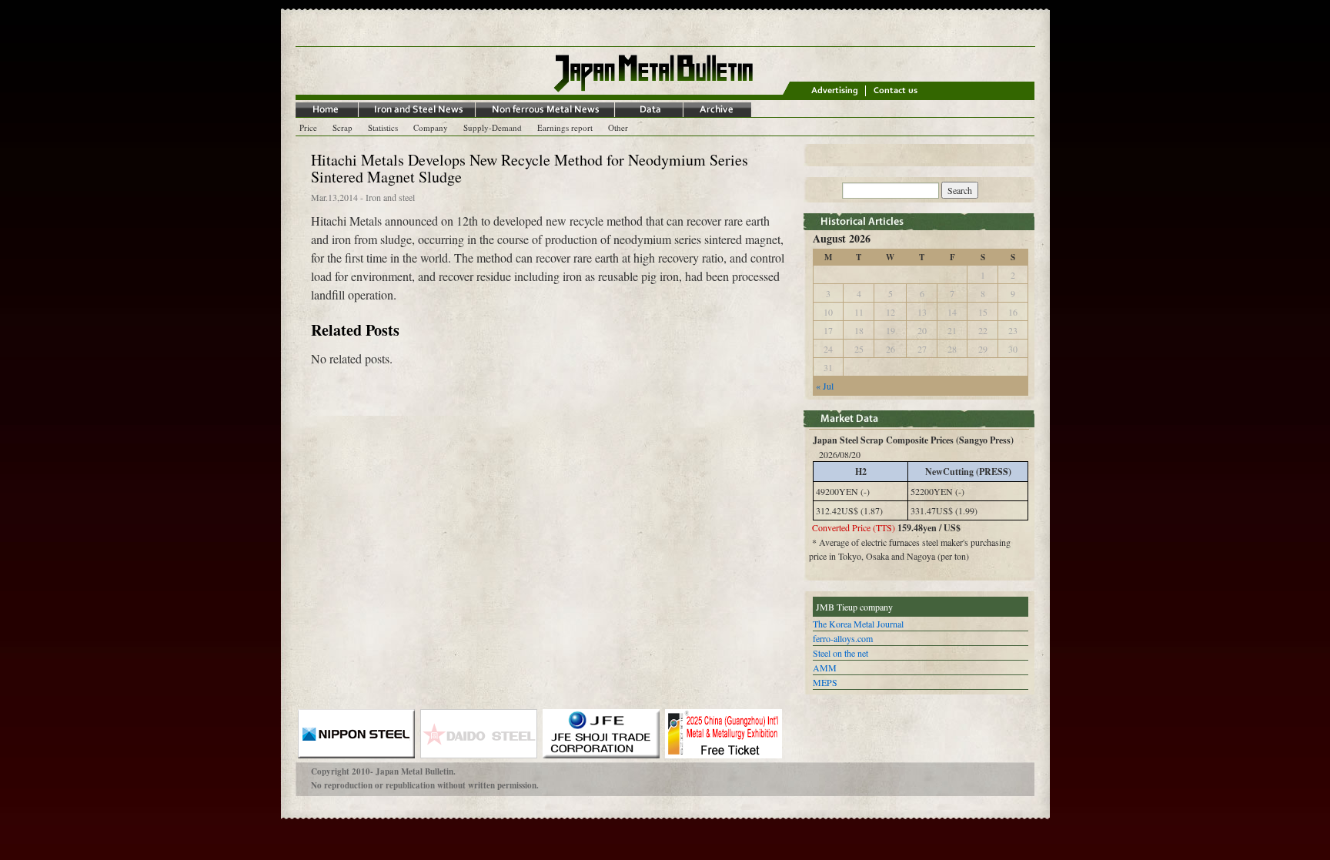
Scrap (342, 127)
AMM (825, 667)
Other (618, 127)
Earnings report (565, 127)
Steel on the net (840, 653)
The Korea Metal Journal (858, 623)
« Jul (825, 386)
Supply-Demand (492, 127)
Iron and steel (390, 197)
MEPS (825, 682)
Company (430, 127)
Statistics (383, 127)
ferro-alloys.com (843, 638)
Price (308, 127)
